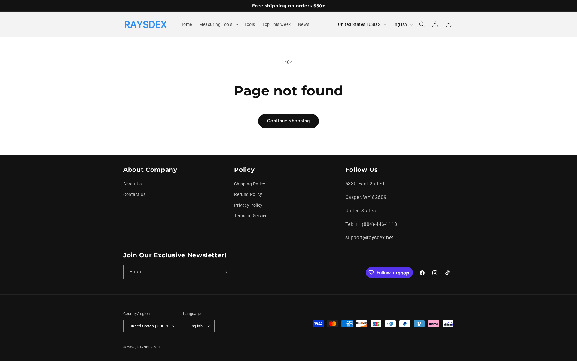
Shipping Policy (249, 184)
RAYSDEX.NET (149, 347)
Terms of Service (250, 215)
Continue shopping (288, 121)
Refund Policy (248, 194)
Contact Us (134, 194)
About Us (132, 184)
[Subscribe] (224, 272)
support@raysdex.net (369, 238)
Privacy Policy (248, 205)
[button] (218, 24)
